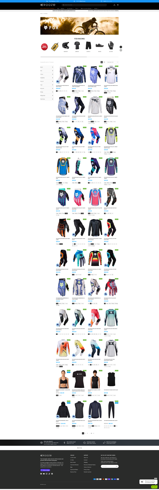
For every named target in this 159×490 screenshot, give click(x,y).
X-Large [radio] (66, 121)
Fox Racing (45, 13)
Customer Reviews (74, 464)
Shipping (85, 462)
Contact (86, 460)
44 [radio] (76, 245)
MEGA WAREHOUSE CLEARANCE (47, 8)
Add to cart (63, 82)
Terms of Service (87, 467)
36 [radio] (80, 121)
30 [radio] (74, 121)
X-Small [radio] (73, 92)
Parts (76, 8)
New (58, 8)
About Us (86, 457)
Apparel (62, 8)
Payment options (87, 472)
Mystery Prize (73, 472)
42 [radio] (74, 245)
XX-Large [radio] (77, 92)
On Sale (72, 460)
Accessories (69, 8)
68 (91, 433)
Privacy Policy (87, 469)
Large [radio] (57, 121)
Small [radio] (63, 121)
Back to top (79, 447)
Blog (71, 467)
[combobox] (84, 5)
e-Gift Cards (73, 457)
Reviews (82, 1)
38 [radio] (82, 121)
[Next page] (94, 433)
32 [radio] (76, 121)
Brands (95, 8)
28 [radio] (72, 121)
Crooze (44, 484)
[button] (118, 4)
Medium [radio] (60, 121)
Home (41, 13)
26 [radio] (56, 152)
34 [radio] (78, 121)
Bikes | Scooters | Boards (86, 8)
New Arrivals (73, 462)
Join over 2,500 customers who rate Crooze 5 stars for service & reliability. (103, 10)
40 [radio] (72, 245)
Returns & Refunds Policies (89, 464)
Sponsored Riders (74, 469)
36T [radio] (104, 427)
